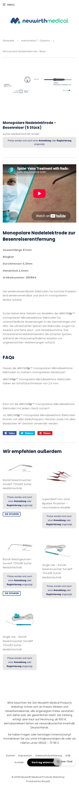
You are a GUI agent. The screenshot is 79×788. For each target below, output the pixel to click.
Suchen (10, 755)
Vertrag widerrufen (44, 762)
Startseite (8, 40)
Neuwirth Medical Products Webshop (43, 777)
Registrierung (64, 140)
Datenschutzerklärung (48, 755)
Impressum (25, 755)
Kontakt (19, 762)
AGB (67, 755)
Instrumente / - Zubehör (35, 40)
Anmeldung (45, 140)
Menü (11, 4)
